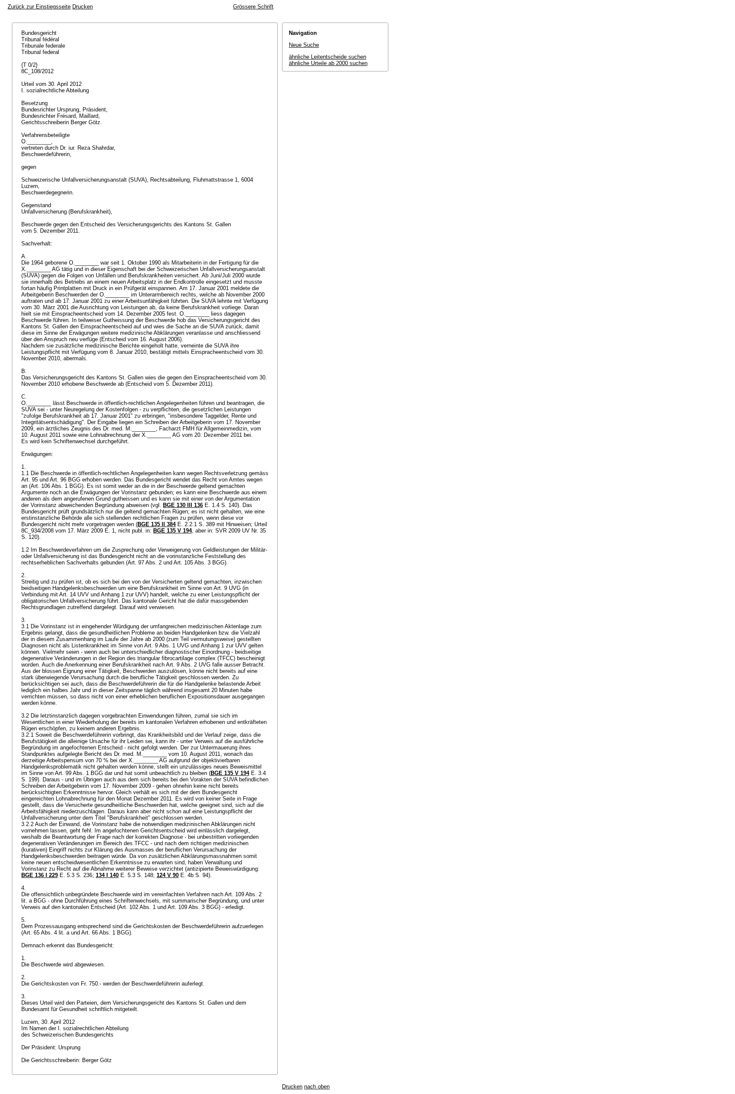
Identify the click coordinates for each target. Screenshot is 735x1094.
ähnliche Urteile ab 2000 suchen (328, 63)
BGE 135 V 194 (172, 530)
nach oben (317, 1086)
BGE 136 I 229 (39, 875)
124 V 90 (168, 875)
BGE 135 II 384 (156, 524)
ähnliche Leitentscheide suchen (327, 57)
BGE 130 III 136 (183, 505)
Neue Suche (304, 45)
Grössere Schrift (253, 6)
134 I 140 (107, 875)
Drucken (82, 6)
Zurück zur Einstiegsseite (39, 6)
